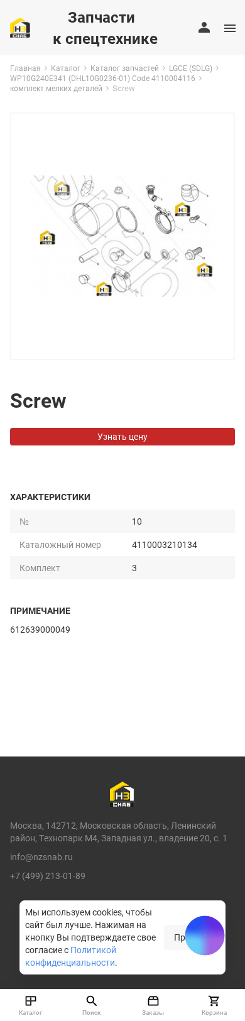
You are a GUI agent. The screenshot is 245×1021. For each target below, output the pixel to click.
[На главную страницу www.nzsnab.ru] (20, 28)
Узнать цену (122, 436)
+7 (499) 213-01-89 (47, 876)
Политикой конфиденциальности (70, 956)
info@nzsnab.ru (41, 857)
